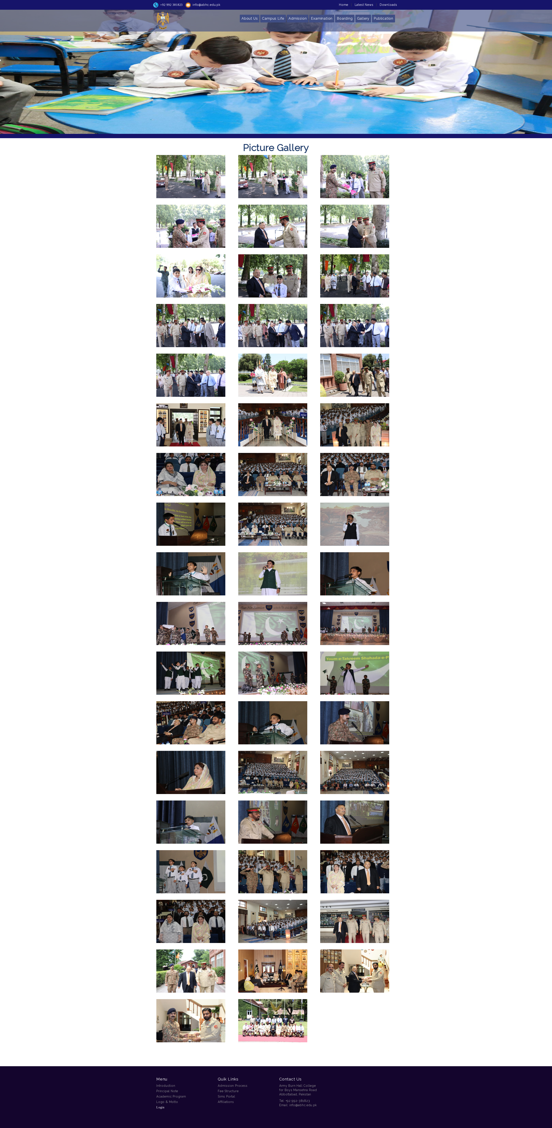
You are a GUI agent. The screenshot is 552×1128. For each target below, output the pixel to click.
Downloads (388, 4)
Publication (383, 18)
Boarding (345, 18)
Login (160, 1107)
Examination (321, 18)
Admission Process (233, 1085)
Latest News (364, 4)
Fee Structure (228, 1091)
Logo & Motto (167, 1102)
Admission (298, 18)
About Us (250, 18)
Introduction (165, 1085)
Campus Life (273, 18)
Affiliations (226, 1102)
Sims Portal (226, 1096)
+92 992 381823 (171, 4)
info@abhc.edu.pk (206, 4)
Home (343, 4)
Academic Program (171, 1096)
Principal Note (167, 1091)
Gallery (363, 18)
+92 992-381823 (298, 1101)
